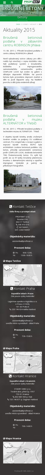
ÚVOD (18, 24)
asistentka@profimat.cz (22, 241)
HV (33, 471)
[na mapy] (22, 275)
